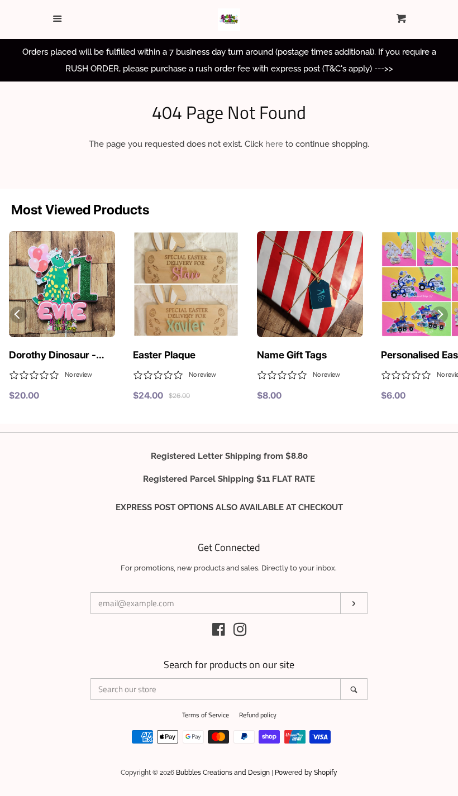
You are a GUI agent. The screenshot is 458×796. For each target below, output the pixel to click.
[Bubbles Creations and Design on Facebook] (219, 632)
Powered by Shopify (306, 772)
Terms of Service (205, 714)
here (274, 144)
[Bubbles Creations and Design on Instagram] (240, 632)
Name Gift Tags (292, 355)
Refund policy (257, 714)
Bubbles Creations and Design (223, 772)
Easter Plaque (164, 355)
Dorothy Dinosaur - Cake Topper (52, 355)
